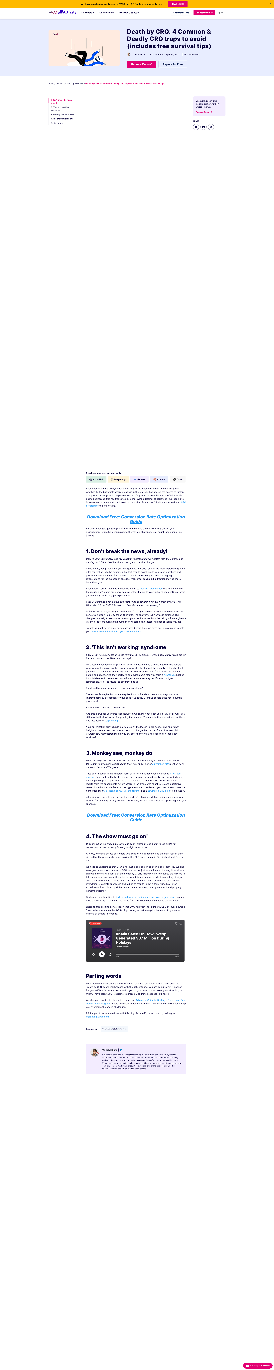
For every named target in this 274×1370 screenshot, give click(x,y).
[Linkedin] (203, 127)
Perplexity (120, 479)
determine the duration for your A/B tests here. (116, 631)
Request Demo (203, 12)
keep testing (111, 720)
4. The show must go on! (62, 119)
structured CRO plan (159, 790)
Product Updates (129, 12)
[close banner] (270, 3)
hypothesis (170, 674)
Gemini (141, 479)
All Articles (87, 12)
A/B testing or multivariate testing (121, 790)
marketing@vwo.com (97, 1016)
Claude (161, 479)
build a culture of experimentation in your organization (145, 897)
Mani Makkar (139, 54)
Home (51, 83)
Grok (179, 479)
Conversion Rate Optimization (69, 83)
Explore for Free (181, 12)
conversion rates (161, 763)
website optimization (151, 588)
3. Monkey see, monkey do (62, 114)
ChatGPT (98, 479)
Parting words (57, 123)
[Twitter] (211, 127)
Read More (178, 4)
